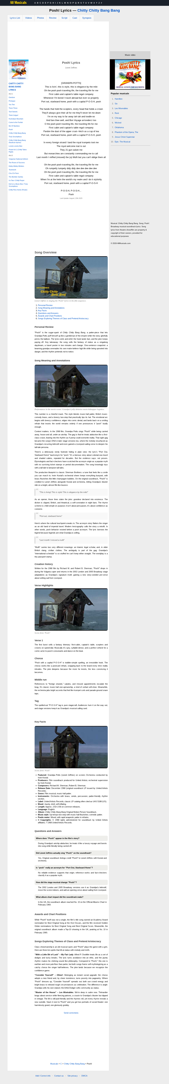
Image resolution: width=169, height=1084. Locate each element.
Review (52, 18)
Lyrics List (15, 18)
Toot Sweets (13, 112)
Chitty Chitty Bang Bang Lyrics (16, 86)
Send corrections (71, 1013)
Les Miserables (121, 108)
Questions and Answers (48, 313)
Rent (117, 113)
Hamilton (118, 99)
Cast (74, 18)
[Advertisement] (58, 41)
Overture (12, 97)
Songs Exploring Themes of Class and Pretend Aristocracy (63, 318)
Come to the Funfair (16, 122)
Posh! (11, 129)
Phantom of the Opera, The (126, 132)
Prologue (12, 101)
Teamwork (12, 170)
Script (64, 18)
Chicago (118, 118)
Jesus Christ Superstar (125, 137)
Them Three (13, 108)
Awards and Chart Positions (50, 316)
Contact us (59, 1076)
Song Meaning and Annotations (51, 308)
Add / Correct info (42, 1076)
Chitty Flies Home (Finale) (18, 190)
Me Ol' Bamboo (14, 126)
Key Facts (42, 310)
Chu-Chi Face (14, 173)
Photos (40, 18)
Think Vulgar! (13, 115)
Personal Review (45, 305)
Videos (28, 18)
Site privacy (72, 1076)
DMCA (84, 1076)
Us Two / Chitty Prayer (16, 180)
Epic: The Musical (122, 142)
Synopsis (86, 18)
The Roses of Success (17, 163)
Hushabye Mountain (16, 119)
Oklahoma (119, 127)
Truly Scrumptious (15, 137)
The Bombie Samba (16, 177)
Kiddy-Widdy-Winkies (16, 166)
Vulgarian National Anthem (18, 159)
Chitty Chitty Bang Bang (98, 10)
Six (116, 103)
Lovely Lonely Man (15, 146)
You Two (12, 105)
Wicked (118, 123)
